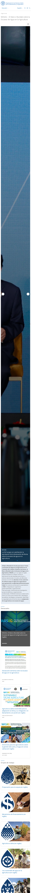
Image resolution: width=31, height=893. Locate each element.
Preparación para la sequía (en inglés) (15, 787)
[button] (28, 294)
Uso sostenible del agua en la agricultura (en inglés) (12, 872)
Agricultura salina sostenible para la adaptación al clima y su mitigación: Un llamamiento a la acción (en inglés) (15, 711)
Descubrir (4, 8)
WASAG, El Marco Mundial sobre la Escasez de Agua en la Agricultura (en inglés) (14, 635)
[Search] (29, 8)
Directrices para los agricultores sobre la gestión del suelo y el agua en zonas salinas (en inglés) (15, 747)
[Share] (27, 8)
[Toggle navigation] (28, 24)
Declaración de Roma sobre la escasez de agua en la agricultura (15, 672)
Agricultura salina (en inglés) (11, 843)
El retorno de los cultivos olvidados (14, 558)
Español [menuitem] (19, 8)
